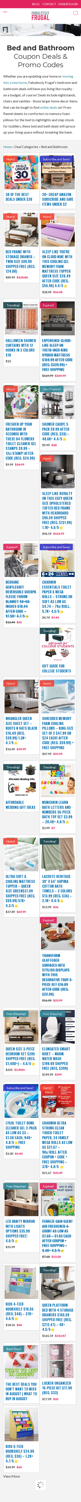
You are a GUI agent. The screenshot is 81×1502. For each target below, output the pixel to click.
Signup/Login (68, 4)
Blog (36, 4)
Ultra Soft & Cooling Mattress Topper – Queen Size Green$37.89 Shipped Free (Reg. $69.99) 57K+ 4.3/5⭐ (20, 894)
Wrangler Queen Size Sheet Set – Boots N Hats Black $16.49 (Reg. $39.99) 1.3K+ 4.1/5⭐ (21, 733)
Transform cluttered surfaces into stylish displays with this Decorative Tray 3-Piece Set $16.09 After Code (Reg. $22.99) (57, 977)
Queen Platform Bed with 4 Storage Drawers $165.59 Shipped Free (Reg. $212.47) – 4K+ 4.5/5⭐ (58, 1320)
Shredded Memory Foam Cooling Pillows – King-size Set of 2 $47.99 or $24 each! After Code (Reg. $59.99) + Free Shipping (58, 736)
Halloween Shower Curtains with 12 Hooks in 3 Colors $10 (21, 350)
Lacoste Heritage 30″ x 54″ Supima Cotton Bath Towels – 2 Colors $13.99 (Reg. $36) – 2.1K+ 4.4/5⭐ (57, 891)
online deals (48, 107)
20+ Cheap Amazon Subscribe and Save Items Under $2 (57, 199)
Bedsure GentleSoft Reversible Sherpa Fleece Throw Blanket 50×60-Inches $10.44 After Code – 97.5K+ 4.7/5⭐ (21, 602)
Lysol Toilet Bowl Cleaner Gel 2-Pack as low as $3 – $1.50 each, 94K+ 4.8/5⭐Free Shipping (21, 1137)
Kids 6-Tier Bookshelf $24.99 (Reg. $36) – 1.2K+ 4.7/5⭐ (20, 1456)
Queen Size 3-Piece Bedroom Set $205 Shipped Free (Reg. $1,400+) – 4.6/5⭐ (20, 1059)
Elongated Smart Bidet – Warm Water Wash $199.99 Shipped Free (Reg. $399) (56, 1061)
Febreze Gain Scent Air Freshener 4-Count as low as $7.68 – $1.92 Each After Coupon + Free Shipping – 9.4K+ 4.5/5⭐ (57, 1238)
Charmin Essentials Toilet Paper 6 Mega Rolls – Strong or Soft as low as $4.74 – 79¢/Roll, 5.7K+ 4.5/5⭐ (57, 599)
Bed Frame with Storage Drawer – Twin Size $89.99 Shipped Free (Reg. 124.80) (20, 264)
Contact (49, 4)
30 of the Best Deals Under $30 (19, 197)
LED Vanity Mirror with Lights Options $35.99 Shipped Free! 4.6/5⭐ (20, 1234)
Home (7, 147)
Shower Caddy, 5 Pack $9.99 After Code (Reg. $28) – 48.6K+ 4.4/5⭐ (55, 434)
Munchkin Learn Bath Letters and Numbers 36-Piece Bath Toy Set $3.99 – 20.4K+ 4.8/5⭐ (57, 815)
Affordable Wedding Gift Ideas (20, 805)
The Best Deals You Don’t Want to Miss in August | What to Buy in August (21, 1391)
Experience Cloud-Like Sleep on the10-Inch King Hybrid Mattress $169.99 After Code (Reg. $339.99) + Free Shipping (57, 358)
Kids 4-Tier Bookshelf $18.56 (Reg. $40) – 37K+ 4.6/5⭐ (19, 1314)
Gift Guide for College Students (56, 668)
